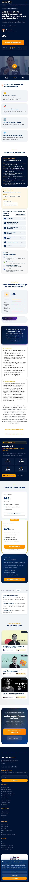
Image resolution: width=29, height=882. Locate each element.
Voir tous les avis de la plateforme (14, 434)
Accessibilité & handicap (6, 849)
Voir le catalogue (14, 738)
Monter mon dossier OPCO (14, 579)
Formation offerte (5, 787)
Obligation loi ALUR (5, 802)
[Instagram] (2, 767)
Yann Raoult (9, 29)
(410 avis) (13, 26)
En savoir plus (15, 868)
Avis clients (3, 828)
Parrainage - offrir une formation (8, 834)
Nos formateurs (4, 826)
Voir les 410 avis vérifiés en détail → (14, 429)
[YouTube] (15, 767)
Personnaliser (14, 872)
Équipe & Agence (5, 813)
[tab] (9, 318)
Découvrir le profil (8, 475)
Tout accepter (14, 878)
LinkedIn (21, 475)
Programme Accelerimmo (7, 795)
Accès (18, 590)
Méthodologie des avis (6, 830)
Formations (7, 5)
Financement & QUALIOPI (7, 847)
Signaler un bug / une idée (7, 845)
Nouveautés (4, 804)
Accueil (3, 5)
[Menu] (26, 2)
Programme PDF (21, 214)
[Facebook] (6, 767)
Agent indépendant (5, 811)
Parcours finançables (6, 800)
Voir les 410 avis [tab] (9, 321)
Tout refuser (14, 875)
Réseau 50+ (4, 815)
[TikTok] (12, 767)
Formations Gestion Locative (7, 793)
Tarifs (2, 817)
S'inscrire (14, 780)
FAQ (2, 841)
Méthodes (25, 590)
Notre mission (4, 824)
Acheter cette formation (13, 42)
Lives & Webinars (5, 798)
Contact (3, 843)
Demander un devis (14, 546)
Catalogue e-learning (6, 789)
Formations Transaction (6, 791)
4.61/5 (9, 26)
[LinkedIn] (9, 767)
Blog (2, 832)
